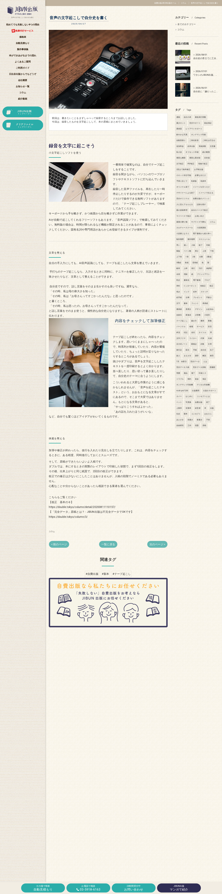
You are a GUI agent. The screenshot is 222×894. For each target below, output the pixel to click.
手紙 (195, 350)
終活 (178, 332)
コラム (52, 531)
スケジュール (204, 239)
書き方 (194, 321)
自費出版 (198, 402)
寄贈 (178, 373)
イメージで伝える (206, 193)
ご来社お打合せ (208, 140)
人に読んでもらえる (184, 204)
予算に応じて (181, 181)
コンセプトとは (203, 396)
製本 (185, 414)
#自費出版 (92, 573)
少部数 (198, 315)
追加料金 (180, 146)
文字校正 (180, 164)
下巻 (212, 251)
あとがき (180, 420)
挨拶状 (209, 268)
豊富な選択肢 (194, 158)
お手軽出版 (198, 169)
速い (185, 245)
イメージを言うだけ (201, 187)
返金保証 (208, 123)
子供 (208, 420)
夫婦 (210, 338)
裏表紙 (179, 309)
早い (178, 245)
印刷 (208, 245)
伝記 (185, 332)
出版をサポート (209, 391)
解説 (204, 356)
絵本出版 (191, 146)
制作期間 (180, 239)
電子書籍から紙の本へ (202, 233)
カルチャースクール (184, 228)
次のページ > (157, 544)
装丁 (208, 402)
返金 (197, 379)
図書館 (212, 367)
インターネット (189, 286)
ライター (193, 338)
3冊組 (178, 263)
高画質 (179, 129)
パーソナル (181, 326)
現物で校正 (203, 164)
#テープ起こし (122, 573)
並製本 (188, 408)
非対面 (207, 158)
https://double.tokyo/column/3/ (68, 516)
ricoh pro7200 (182, 391)
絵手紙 (179, 297)
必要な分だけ (200, 175)
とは (205, 361)
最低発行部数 (200, 117)
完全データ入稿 (182, 367)
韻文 (187, 350)
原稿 (204, 425)
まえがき (187, 356)
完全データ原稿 (199, 367)
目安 (210, 326)
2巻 (193, 257)
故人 (178, 356)
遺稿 (178, 117)
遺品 (185, 373)
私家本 (203, 181)
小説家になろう (182, 233)
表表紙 (205, 303)
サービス (200, 326)
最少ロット (181, 123)
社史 (178, 414)
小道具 (207, 315)
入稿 (193, 245)
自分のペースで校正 (199, 210)
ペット (179, 402)
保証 (204, 379)
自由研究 (180, 425)
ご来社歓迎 (194, 140)
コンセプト (196, 414)
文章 (210, 344)
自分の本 (187, 117)
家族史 (188, 315)
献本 (178, 268)
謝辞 (197, 356)
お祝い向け (199, 216)
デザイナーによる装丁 (185, 193)
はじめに (189, 396)
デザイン (198, 309)
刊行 (200, 268)
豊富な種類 (181, 158)
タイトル (202, 332)
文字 (178, 303)
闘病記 (194, 344)
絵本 (195, 292)
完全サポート (194, 123)
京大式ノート (181, 344)
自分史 (203, 350)
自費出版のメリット (201, 198)
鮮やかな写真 (181, 135)
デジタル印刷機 (203, 385)
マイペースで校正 (183, 216)
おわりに (208, 414)
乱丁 (212, 350)
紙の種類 (206, 152)
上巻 (204, 251)
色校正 (203, 286)
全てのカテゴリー (186, 24)
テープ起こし (181, 321)
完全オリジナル (182, 198)
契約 (189, 379)
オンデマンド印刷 (198, 135)
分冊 (201, 257)
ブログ (207, 280)
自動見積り (181, 140)
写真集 (188, 402)
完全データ (195, 361)
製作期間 (191, 239)
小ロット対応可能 (183, 175)
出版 (212, 408)
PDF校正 (191, 164)
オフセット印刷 (192, 152)
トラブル (180, 379)
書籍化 (186, 280)
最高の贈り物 (181, 222)
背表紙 (195, 263)
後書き (199, 420)
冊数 (210, 321)
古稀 (187, 297)
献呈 (212, 356)
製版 (178, 251)
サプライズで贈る (198, 222)
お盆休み (210, 309)
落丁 (193, 373)
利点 (178, 280)
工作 (189, 425)
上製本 (179, 408)
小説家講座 (201, 228)
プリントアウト (203, 274)
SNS (178, 286)
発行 (193, 268)
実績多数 (202, 146)
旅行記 (179, 350)
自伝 (193, 332)
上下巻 (179, 257)
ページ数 (187, 251)
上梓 (185, 268)
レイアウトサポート (194, 129)
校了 (200, 245)
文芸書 (213, 146)
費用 (202, 321)
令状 (178, 274)
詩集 (202, 344)
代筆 (202, 338)
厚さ (197, 251)
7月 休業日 (181, 361)
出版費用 (195, 391)
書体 (185, 303)
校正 (211, 286)
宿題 (197, 425)
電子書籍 (197, 280)
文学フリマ (181, 338)
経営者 (198, 408)
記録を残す (201, 204)
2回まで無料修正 (183, 169)
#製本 (105, 573)
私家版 (194, 181)
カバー (179, 396)
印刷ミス (202, 373)
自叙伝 (179, 315)
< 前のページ (59, 544)
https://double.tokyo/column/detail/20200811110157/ (82, 507)
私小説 (179, 152)
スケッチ (204, 292)
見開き (188, 309)
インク (186, 292)
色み (178, 292)
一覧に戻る (108, 544)
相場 (191, 326)
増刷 (185, 274)
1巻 (187, 257)
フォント (195, 303)
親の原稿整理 (181, 210)
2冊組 (209, 257)
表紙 (186, 263)
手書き (209, 297)
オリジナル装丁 (182, 187)
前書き (190, 420)
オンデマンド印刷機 (184, 385)
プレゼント (197, 297)
